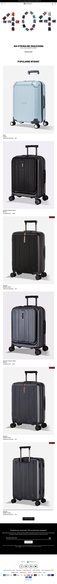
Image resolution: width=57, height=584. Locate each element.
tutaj (20, 546)
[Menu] (2, 3)
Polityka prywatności (27, 570)
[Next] (55, 1)
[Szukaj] (5, 3)
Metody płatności (23, 572)
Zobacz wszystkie (28, 518)
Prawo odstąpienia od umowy (47, 570)
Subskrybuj (28, 542)
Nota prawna (18, 570)
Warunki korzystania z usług (9, 570)
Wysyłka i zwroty (14, 572)
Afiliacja (29, 572)
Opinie (44, 572)
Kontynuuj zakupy (29, 51)
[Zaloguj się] (52, 3)
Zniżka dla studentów (37, 572)
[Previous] (1, 1)
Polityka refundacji (36, 570)
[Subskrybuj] (49, 538)
